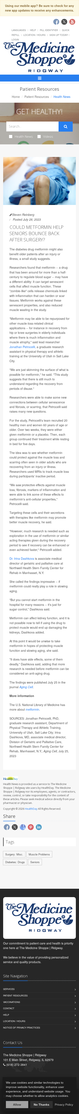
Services (9, 989)
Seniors (35, 862)
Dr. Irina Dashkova (21, 558)
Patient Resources (36, 97)
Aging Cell (26, 687)
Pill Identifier (49, 30)
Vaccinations (11, 1002)
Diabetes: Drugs (15, 862)
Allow (17, 1104)
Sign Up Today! (59, 34)
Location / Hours (34, 34)
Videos (48, 136)
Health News (24, 136)
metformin (32, 709)
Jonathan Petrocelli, (22, 347)
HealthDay (31, 809)
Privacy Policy (64, 1104)
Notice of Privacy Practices (21, 1027)
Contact (8, 1008)
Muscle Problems (39, 854)
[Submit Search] (66, 127)
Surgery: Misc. (14, 854)
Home (16, 97)
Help (33, 30)
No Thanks (41, 1104)
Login (15, 39)
